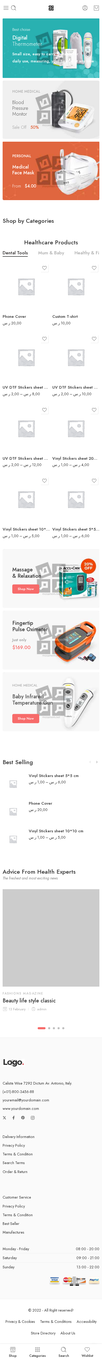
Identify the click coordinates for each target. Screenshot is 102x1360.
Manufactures (13, 1232)
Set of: (7, 342)
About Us (67, 1333)
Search (64, 1355)
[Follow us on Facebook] (14, 1118)
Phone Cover (14, 316)
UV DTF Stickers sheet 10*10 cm (75, 387)
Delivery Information (19, 1136)
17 (66, 490)
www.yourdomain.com (21, 1108)
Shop (13, 1355)
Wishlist (87, 1355)
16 (67, 436)
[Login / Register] (85, 8)
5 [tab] (63, 1032)
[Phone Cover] (26, 286)
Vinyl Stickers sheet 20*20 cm (75, 458)
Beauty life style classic (29, 1001)
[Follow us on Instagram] (32, 1117)
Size (56, 270)
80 (17, 443)
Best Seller (11, 1223)
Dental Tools (15, 253)
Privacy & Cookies (20, 1321)
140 (66, 514)
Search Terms (14, 1162)
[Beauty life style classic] (51, 938)
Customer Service (17, 1197)
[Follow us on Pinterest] (23, 1118)
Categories (37, 1355)
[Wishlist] (44, 268)
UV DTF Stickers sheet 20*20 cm (26, 387)
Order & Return (15, 1171)
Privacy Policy (14, 1145)
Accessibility (87, 1321)
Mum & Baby (51, 253)
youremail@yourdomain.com (26, 1100)
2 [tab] (49, 1032)
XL (66, 301)
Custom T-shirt (65, 316)
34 (67, 498)
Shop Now (26, 588)
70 (66, 506)
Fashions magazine (23, 993)
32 (17, 506)
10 (66, 356)
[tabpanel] (51, 954)
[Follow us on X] (4, 1118)
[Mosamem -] (51, 8)
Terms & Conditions (56, 1321)
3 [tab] (54, 1032)
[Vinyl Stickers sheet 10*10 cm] (13, 839)
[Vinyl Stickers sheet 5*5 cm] (13, 783)
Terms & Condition (18, 1154)
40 (66, 372)
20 (66, 364)
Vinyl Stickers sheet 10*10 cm (26, 529)
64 (17, 514)
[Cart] (96, 8)
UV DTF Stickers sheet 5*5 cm (26, 458)
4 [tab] (59, 1032)
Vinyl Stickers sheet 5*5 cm (75, 529)
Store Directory (43, 1333)
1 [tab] (42, 1032)
